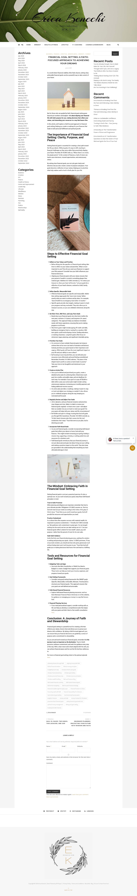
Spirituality (21, 210)
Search (115, 54)
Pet (19, 203)
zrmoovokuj (97, 130)
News (20, 196)
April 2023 (21, 147)
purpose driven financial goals (56, 701)
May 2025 (21, 88)
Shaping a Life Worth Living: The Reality (106, 80)
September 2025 (23, 79)
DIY (19, 177)
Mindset (37, 45)
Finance (20, 180)
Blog (109, 45)
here (52, 612)
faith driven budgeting (53, 685)
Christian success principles (73, 676)
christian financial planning (55, 673)
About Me (87, 883)
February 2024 (23, 123)
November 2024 (23, 102)
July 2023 (21, 140)
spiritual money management (55, 704)
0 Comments (87, 712)
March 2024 (22, 121)
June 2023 (21, 142)
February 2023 (23, 151)
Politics (20, 205)
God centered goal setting (54, 695)
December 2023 (23, 128)
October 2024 (22, 105)
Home (28, 45)
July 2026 (21, 56)
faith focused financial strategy (70, 685)
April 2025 (21, 91)
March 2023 (22, 149)
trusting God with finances (54, 708)
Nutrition (21, 198)
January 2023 (22, 154)
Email (64, 746)
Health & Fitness (51, 45)
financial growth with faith (54, 692)
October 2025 (22, 77)
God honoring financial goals (71, 695)
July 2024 (21, 112)
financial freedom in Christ (78, 689)
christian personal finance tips (55, 676)
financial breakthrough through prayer (58, 689)
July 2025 (21, 84)
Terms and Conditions (77, 883)
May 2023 (21, 144)
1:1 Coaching (77, 45)
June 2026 (21, 58)
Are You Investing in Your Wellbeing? (105, 87)
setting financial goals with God (74, 701)
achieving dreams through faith (56, 663)
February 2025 (23, 95)
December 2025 (23, 72)
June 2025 (21, 86)
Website (80, 746)
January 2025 (22, 98)
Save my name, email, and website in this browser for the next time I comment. (68, 758)
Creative (21, 175)
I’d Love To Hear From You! (101, 883)
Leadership (21, 187)
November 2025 (23, 74)
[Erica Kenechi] (68, 856)
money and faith (64, 698)
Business (21, 173)
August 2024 (22, 109)
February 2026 (23, 67)
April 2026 (21, 63)
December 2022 (23, 156)
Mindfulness (22, 191)
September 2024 (23, 107)
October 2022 (22, 161)
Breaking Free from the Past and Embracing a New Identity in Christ (106, 102)
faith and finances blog (69, 679)
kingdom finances (52, 698)
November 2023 (23, 130)
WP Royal (58, 883)
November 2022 (23, 158)
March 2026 (22, 65)
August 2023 (22, 137)
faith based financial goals (73, 682)
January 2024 (22, 126)
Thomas (96, 109)
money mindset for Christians (79, 698)
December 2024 (23, 100)
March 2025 (22, 93)
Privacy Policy (67, 883)
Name (48, 746)
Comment (49, 763)
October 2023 (22, 133)
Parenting (21, 201)
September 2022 (23, 163)
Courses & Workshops (94, 45)
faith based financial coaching (55, 682)
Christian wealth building (54, 679)
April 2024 (21, 119)
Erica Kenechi (68, 18)
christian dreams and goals (69, 670)
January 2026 (22, 70)
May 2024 (21, 116)
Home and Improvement (26, 184)
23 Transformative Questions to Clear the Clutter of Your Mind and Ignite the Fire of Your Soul (106, 138)
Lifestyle (64, 45)
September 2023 (23, 135)
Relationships (22, 208)
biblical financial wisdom (54, 666)
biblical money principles (70, 666)
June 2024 (21, 114)
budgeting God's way (53, 670)
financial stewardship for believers (73, 692)
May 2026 (21, 60)
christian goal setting (69, 673)
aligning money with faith (73, 663)
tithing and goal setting (72, 704)
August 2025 (22, 81)
